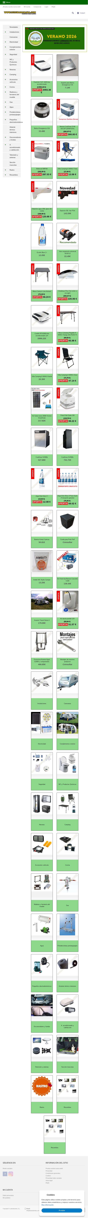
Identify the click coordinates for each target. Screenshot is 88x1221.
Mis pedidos (6, 1198)
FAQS (53, 7)
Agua (11, 107)
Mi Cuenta (27, 7)
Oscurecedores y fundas (15, 138)
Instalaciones (14, 32)
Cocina (12, 87)
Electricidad (14, 42)
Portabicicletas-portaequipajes (15, 113)
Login (46, 7)
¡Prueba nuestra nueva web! (11, 7)
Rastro (12, 170)
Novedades (14, 27)
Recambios (14, 175)
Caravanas (14, 37)
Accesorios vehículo (14, 81)
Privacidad (49, 1171)
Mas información (48, 1205)
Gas (11, 102)
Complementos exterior (15, 48)
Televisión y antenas (14, 156)
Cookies (48, 1176)
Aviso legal (49, 1180)
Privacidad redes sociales (54, 1178)
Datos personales (8, 1195)
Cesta (82, 13)
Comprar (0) (37, 7)
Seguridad (13, 54)
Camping (13, 74)
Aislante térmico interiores (13, 129)
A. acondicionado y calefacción (15, 147)
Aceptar (62, 1210)
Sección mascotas (13, 163)
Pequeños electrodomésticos (15, 121)
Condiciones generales (53, 1173)
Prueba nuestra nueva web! (54, 1168)
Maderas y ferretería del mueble (14, 94)
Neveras (13, 69)
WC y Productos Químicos (13, 62)
